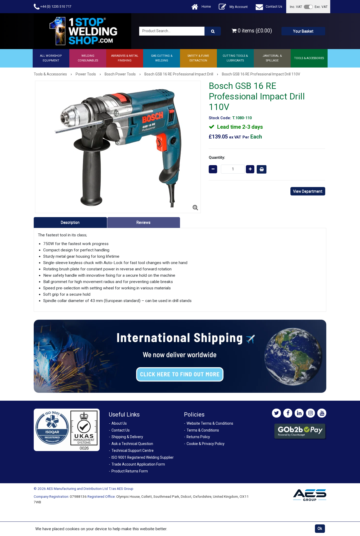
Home (206, 6)
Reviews (143, 222)
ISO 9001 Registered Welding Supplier (142, 457)
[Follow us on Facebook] (287, 413)
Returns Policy (198, 437)
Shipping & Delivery (127, 437)
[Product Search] (213, 31)
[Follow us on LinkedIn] (299, 413)
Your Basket (303, 31)
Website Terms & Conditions (210, 423)
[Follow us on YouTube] (321, 413)
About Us (119, 423)
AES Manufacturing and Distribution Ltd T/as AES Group (90, 488)
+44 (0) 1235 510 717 (55, 6)
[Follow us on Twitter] (276, 413)
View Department (307, 191)
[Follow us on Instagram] (310, 413)
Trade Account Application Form (138, 464)
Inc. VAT (296, 7)
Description (70, 222)
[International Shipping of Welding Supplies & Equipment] (180, 355)
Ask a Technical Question (132, 444)
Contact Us (274, 6)
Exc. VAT (321, 7)
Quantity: (217, 157)
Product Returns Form (129, 471)
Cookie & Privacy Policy (206, 444)
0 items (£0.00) (254, 31)
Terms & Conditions (203, 430)
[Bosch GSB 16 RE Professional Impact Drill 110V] (118, 147)
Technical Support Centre (132, 450)
